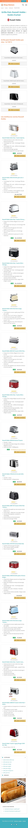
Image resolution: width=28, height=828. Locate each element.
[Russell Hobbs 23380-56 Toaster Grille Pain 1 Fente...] (14, 692)
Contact (24, 821)
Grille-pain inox (6, 772)
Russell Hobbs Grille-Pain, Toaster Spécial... (13, 138)
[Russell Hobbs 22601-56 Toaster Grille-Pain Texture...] (14, 495)
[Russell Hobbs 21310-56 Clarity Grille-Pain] (14, 534)
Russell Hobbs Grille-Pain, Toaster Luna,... (13, 662)
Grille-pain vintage (7, 764)
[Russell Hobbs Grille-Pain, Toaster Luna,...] (14, 651)
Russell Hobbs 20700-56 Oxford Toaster (12, 440)
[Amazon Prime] (24, 153)
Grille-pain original (7, 766)
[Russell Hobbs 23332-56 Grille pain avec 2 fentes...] (14, 167)
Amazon (24, 1)
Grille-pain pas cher (7, 762)
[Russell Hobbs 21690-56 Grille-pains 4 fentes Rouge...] (14, 565)
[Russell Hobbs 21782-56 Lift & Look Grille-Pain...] (14, 463)
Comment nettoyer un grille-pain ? (12, 809)
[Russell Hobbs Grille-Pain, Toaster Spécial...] (14, 128)
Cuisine (6, 7)
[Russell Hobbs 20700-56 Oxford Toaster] (14, 429)
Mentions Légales (18, 821)
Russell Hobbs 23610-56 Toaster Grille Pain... (13, 351)
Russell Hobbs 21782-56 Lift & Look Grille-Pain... (13, 474)
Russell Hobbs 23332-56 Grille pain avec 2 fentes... (12, 178)
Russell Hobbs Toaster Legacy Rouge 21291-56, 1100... (13, 744)
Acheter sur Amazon (14, 63)
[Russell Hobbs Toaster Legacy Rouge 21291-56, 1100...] (14, 733)
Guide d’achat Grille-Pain (8, 759)
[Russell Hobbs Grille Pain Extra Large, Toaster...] (14, 298)
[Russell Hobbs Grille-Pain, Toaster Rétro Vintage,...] (14, 252)
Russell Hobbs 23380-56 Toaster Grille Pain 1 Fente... (13, 703)
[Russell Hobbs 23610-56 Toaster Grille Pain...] (14, 340)
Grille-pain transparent (8, 770)
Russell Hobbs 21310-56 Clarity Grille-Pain (13, 543)
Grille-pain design (7, 768)
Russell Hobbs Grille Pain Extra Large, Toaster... (12, 309)
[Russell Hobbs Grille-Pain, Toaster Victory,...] (14, 208)
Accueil (2, 7)
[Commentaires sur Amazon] (14, 134)
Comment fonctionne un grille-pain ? (13, 811)
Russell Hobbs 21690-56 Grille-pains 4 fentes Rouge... (13, 576)
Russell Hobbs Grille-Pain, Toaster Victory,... (13, 219)
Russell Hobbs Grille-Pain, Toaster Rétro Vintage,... (12, 264)
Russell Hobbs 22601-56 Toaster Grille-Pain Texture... (13, 506)
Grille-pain (11, 7)
